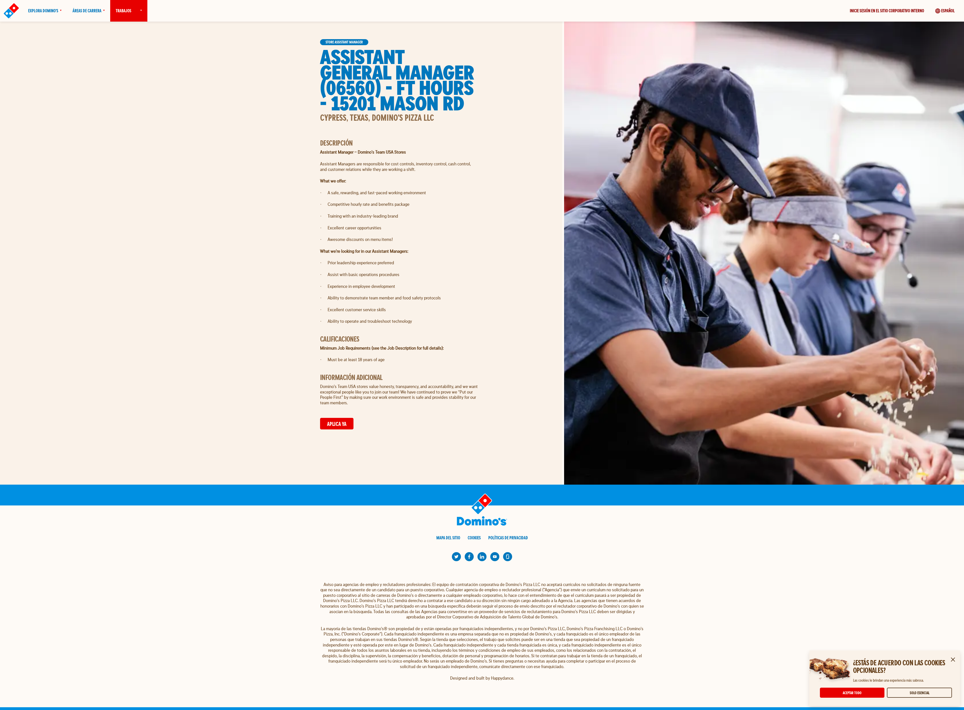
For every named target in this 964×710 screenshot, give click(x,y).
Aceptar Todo (852, 693)
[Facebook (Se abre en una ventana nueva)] (469, 556)
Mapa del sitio (448, 537)
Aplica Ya (336, 423)
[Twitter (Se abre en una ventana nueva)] (456, 556)
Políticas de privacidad (508, 537)
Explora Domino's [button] (43, 10)
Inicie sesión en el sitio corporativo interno (887, 10)
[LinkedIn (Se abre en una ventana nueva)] (482, 556)
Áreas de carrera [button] (87, 10)
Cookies (474, 537)
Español (948, 10)
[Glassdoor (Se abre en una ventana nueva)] (507, 556)
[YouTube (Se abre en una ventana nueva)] (494, 556)
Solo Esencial (919, 693)
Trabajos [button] (123, 10)
